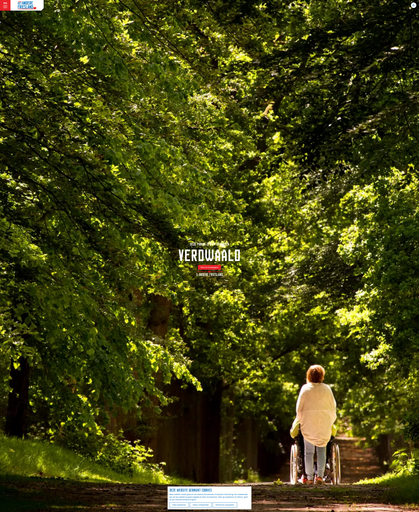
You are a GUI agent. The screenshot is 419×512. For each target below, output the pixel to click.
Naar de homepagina (209, 267)
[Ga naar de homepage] (27, 5)
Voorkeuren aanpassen (224, 505)
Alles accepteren (179, 505)
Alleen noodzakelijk (201, 505)
